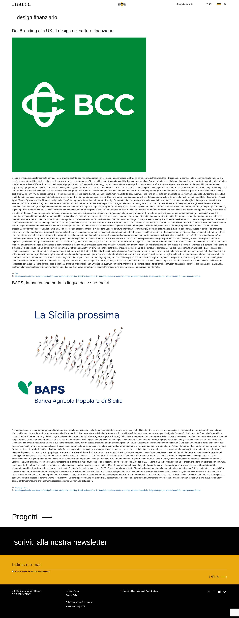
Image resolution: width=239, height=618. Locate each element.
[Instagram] (209, 592)
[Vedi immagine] (119, 105)
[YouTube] (219, 592)
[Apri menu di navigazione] (219, 4)
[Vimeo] (224, 592)
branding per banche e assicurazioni (29, 276)
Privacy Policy (72, 591)
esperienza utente (114, 276)
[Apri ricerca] (225, 4)
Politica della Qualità (75, 606)
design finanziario (51, 276)
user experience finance (190, 276)
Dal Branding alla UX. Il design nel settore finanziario (62, 30)
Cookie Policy (72, 595)
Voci (16, 274)
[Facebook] (214, 592)
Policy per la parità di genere (79, 602)
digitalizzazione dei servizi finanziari (92, 276)
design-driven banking (68, 276)
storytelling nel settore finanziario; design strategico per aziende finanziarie (151, 276)
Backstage (19, 487)
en (210, 4)
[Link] (21, 5)
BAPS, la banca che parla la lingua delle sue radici (60, 282)
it (207, 4)
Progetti (27, 517)
